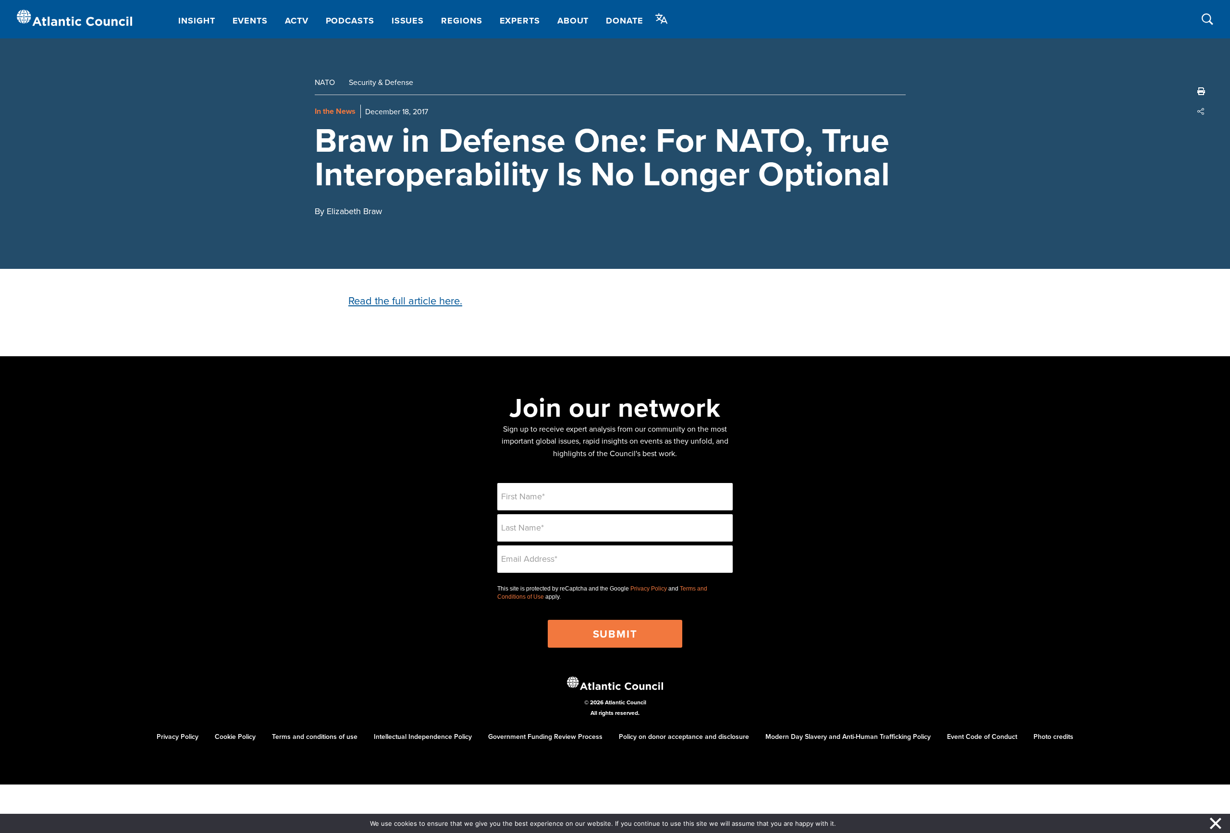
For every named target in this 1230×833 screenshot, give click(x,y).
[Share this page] (1201, 111)
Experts (520, 20)
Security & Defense (381, 82)
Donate (624, 20)
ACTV (296, 20)
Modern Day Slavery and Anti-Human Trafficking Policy (848, 736)
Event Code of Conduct (982, 736)
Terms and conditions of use (314, 736)
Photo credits (1053, 736)
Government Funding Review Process (545, 736)
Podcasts (350, 20)
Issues (408, 20)
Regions (461, 20)
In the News (335, 111)
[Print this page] (1201, 91)
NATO (325, 82)
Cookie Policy (235, 736)
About (573, 20)
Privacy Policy (648, 588)
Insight (196, 20)
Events (250, 20)
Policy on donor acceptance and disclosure (684, 736)
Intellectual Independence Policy (423, 736)
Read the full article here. (405, 300)
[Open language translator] (661, 18)
